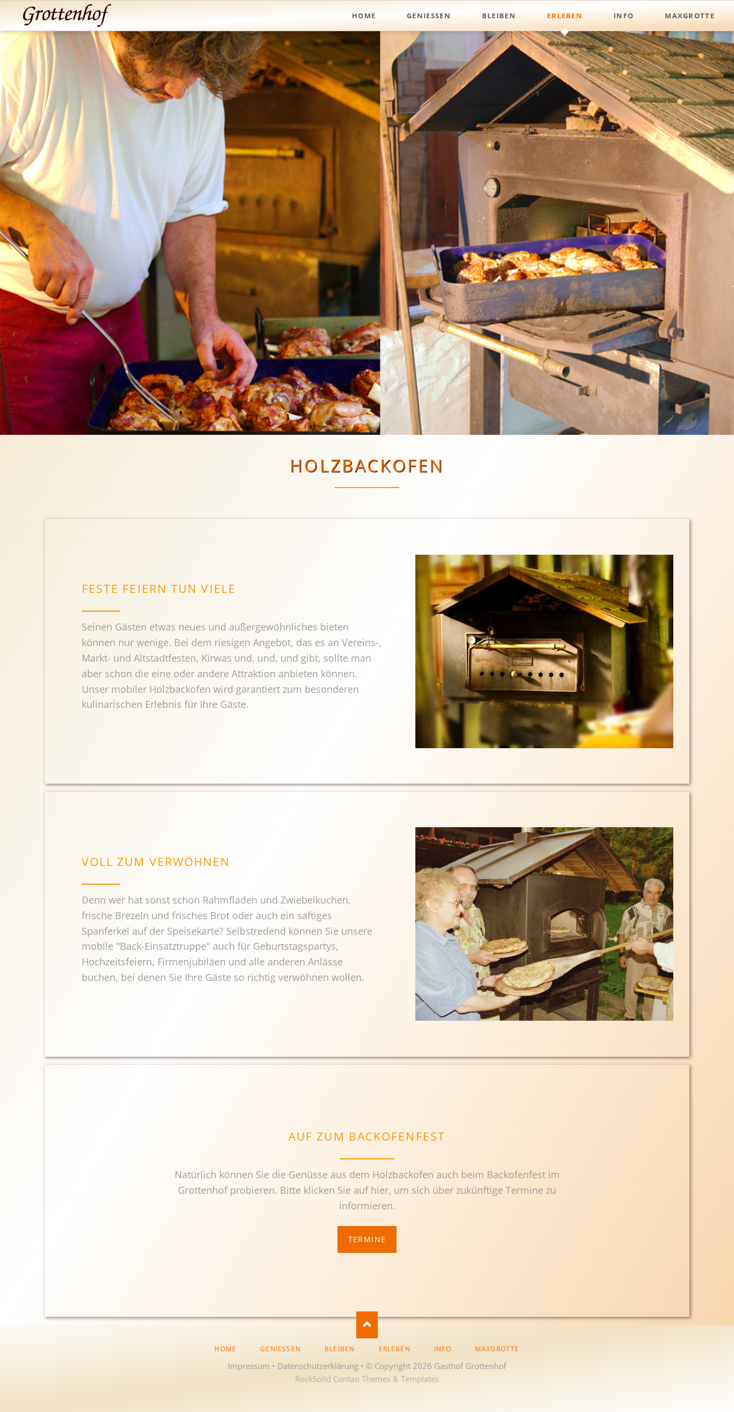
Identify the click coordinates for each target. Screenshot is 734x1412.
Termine (367, 1239)
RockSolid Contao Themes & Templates (367, 1378)
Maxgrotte (497, 1348)
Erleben (395, 1348)
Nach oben (367, 1324)
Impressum (249, 1365)
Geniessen (280, 1348)
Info (442, 1348)
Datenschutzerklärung (317, 1365)
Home (225, 1348)
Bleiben (340, 1348)
